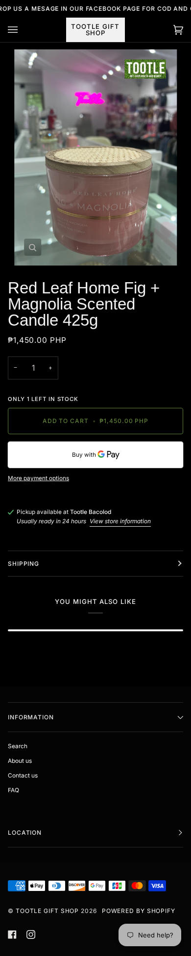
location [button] (25, 832)
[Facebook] (12, 934)
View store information (120, 521)
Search (17, 746)
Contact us (23, 775)
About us (20, 760)
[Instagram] (30, 934)
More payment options (38, 478)
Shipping (23, 563)
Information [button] (31, 717)
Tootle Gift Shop (47, 910)
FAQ (13, 790)
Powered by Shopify (138, 910)
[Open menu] (22, 30)
